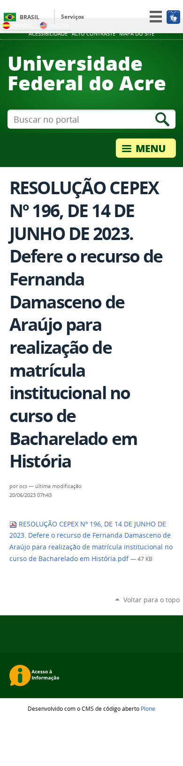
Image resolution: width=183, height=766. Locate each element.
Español (22, 25)
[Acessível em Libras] (173, 16)
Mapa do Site (136, 33)
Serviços (72, 17)
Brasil (29, 17)
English (58, 25)
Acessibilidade (48, 33)
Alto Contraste (93, 33)
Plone (148, 708)
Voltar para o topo (151, 599)
